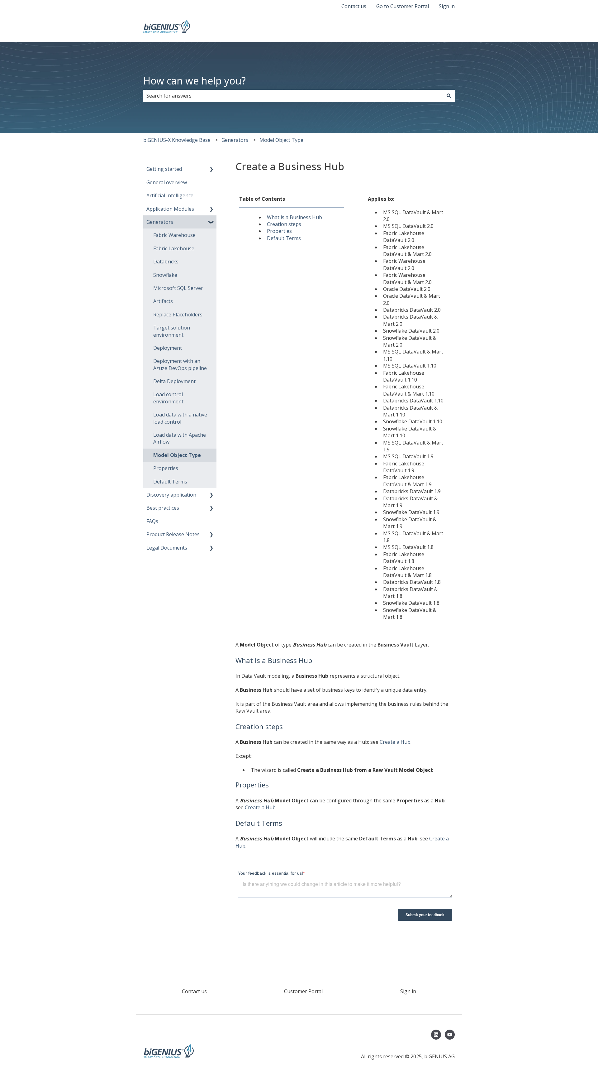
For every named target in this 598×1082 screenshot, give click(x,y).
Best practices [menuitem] (162, 507)
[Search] (449, 96)
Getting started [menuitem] (164, 169)
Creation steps (284, 224)
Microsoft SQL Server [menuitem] (178, 288)
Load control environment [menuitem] (168, 398)
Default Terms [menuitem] (170, 481)
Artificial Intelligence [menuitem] (169, 195)
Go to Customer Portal (402, 6)
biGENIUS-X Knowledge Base (177, 140)
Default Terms (284, 238)
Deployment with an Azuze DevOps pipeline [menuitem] (180, 364)
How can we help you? (194, 80)
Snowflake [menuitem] (165, 275)
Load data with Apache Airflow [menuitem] (179, 438)
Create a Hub (395, 741)
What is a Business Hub (294, 217)
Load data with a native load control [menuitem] (180, 418)
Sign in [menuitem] (408, 991)
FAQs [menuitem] (152, 521)
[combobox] (293, 96)
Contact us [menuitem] (194, 991)
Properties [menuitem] (165, 468)
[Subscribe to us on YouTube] (450, 1035)
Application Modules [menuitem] (170, 208)
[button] (211, 169)
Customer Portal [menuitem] (303, 991)
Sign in (447, 6)
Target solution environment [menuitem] (171, 331)
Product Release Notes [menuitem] (173, 534)
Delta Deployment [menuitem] (174, 381)
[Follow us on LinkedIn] (436, 1035)
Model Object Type (281, 140)
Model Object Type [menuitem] (177, 455)
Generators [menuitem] (159, 222)
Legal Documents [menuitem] (166, 547)
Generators (234, 140)
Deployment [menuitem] (167, 347)
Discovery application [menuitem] (171, 494)
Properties (279, 231)
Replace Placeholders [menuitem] (177, 314)
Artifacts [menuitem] (163, 301)
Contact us (353, 6)
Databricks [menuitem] (165, 261)
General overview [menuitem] (166, 182)
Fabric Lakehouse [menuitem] (173, 248)
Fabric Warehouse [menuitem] (174, 235)
